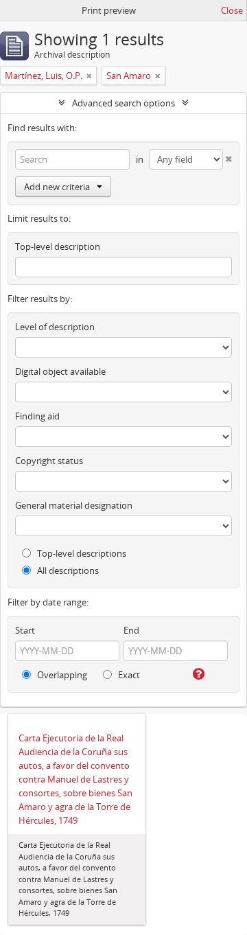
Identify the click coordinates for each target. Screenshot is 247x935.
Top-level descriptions (80, 553)
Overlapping (61, 675)
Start (25, 630)
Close (232, 10)
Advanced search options (123, 103)
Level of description (55, 327)
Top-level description (57, 246)
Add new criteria (57, 187)
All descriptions (67, 570)
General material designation (73, 505)
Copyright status (49, 460)
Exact (128, 675)
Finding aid (37, 416)
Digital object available (60, 371)
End (131, 630)
